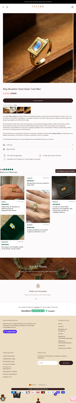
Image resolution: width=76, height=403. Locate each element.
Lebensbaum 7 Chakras (10, 371)
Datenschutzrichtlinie (64, 348)
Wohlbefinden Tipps (9, 359)
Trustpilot (36, 307)
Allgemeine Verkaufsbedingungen (65, 342)
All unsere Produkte (9, 364)
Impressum (61, 345)
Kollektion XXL (7, 377)
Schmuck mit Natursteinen (7, 368)
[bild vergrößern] (68, 78)
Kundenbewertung (8, 361)
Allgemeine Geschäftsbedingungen (65, 337)
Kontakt (60, 334)
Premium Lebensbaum (10, 374)
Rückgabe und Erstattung (62, 330)
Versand (60, 326)
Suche (60, 323)
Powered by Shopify (42, 389)
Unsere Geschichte (9, 356)
